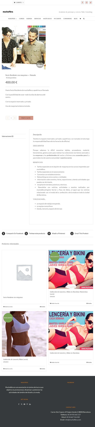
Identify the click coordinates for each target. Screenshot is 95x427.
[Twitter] (21, 404)
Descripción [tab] (6, 132)
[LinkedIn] (30, 404)
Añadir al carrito (26, 118)
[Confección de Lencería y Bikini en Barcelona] (71, 330)
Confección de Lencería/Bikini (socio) (15, 359)
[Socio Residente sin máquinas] (24, 272)
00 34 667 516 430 (73, 417)
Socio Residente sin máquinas (13, 297)
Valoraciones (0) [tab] (7, 136)
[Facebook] (19, 404)
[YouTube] (24, 404)
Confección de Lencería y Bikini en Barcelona (64, 353)
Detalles (43, 306)
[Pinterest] (27, 404)
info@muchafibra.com (73, 420)
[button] (83, 18)
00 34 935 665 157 (74, 415)
